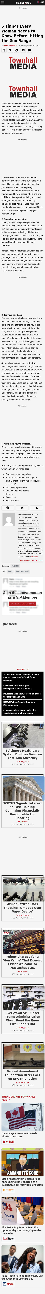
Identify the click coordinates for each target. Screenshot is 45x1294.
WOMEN (10, 571)
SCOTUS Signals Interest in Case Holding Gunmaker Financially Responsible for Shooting (22, 811)
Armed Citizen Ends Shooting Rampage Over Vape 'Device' (22, 907)
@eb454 (34, 556)
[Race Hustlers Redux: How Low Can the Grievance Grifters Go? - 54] (23, 1259)
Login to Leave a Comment (22, 604)
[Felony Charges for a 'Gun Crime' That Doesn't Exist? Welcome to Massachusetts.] (23, 942)
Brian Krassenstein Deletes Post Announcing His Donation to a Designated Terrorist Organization (22, 1182)
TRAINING (15, 566)
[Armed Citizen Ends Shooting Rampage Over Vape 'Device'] (23, 889)
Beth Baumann (10, 46)
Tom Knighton (22, 761)
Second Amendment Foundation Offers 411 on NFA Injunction (22, 1075)
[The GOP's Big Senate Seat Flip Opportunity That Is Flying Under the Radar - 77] (23, 1211)
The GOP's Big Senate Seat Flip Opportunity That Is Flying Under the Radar (21, 1230)
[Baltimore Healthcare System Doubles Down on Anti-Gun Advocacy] (23, 736)
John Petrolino (22, 1082)
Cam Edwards (22, 821)
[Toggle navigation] (2, 3)
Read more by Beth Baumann (30, 560)
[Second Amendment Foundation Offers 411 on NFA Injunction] (23, 1056)
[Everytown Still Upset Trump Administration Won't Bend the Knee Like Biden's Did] (23, 998)
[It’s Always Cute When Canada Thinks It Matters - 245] (23, 1117)
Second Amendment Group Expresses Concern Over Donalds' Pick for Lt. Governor (21, 677)
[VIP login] (41, 3)
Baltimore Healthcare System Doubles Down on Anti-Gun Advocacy (22, 754)
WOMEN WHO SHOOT (22, 571)
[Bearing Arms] (23, 2)
